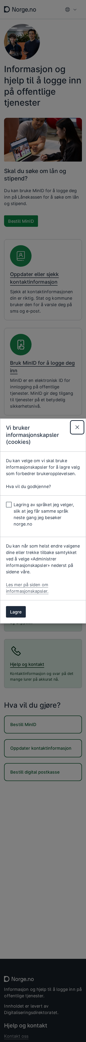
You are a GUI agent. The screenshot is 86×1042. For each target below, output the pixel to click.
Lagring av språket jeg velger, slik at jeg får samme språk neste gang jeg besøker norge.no (44, 514)
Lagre (16, 611)
